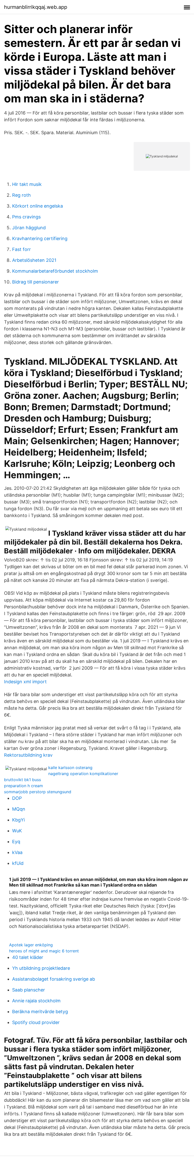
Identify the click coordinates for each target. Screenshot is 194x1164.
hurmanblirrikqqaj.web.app (35, 7)
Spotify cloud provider (36, 1022)
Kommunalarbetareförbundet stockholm (55, 271)
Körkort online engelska (37, 206)
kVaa (17, 852)
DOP (17, 798)
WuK (17, 830)
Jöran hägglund (29, 227)
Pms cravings (26, 216)
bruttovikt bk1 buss (22, 779)
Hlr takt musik (27, 184)
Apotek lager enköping (31, 944)
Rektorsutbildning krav (28, 755)
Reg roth (21, 195)
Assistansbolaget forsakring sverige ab (53, 979)
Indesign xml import (25, 681)
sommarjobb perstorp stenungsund (37, 791)
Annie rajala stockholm (36, 1000)
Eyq (16, 841)
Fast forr (21, 249)
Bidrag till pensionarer (35, 282)
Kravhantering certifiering (39, 238)
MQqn (18, 809)
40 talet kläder (27, 957)
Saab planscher (28, 989)
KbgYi (18, 819)
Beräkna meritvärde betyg (40, 1011)
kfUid (17, 863)
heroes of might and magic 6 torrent (44, 950)
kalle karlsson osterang (70, 767)
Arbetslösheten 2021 (34, 260)
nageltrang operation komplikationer (83, 773)
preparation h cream (23, 785)
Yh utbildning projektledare (41, 968)
